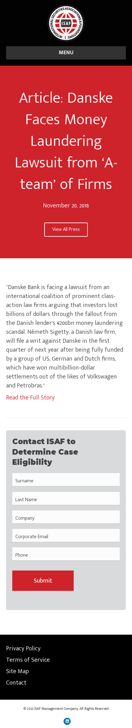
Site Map (17, 671)
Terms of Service (28, 660)
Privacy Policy (23, 648)
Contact (16, 682)
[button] (66, 230)
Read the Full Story (30, 397)
